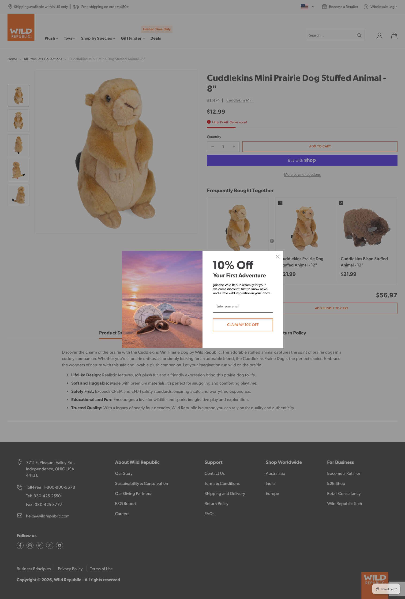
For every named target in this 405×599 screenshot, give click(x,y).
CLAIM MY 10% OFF (243, 325)
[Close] (277, 256)
